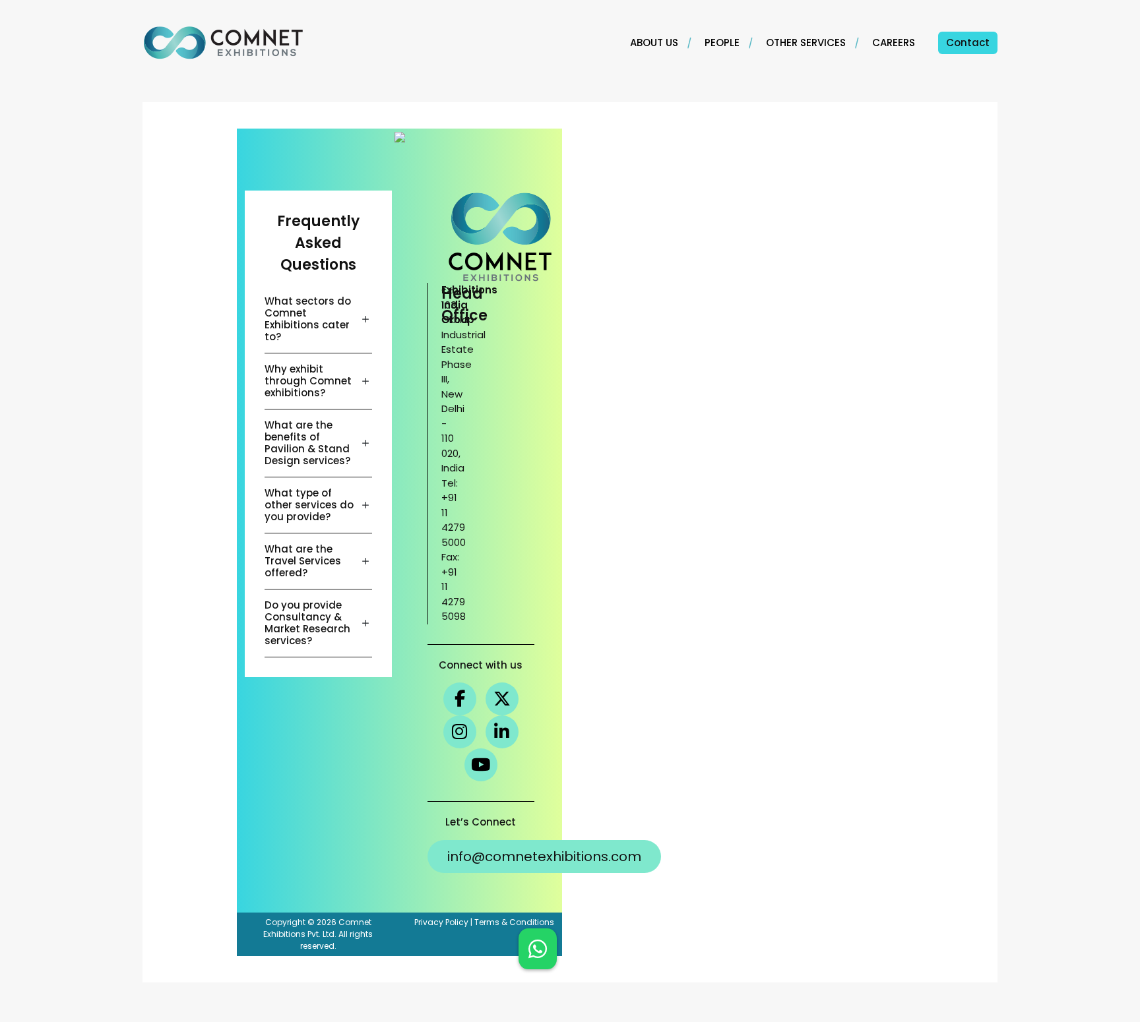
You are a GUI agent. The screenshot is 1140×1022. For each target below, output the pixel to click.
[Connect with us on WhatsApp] (538, 948)
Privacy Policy (441, 922)
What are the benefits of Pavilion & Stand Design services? (307, 442)
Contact (968, 42)
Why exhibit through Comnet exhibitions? (308, 381)
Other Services (806, 42)
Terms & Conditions (514, 922)
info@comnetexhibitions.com (544, 856)
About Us (654, 42)
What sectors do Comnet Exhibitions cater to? (308, 319)
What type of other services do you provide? (309, 505)
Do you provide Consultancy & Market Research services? (307, 622)
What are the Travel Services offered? (303, 561)
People (722, 42)
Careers (893, 42)
